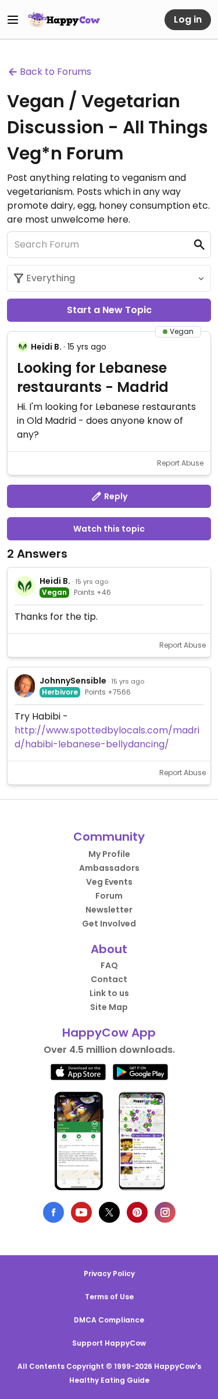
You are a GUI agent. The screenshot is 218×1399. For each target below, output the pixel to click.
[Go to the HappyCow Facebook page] (53, 1212)
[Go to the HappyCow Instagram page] (165, 1212)
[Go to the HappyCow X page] (109, 1212)
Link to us (109, 993)
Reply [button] (114, 496)
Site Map (109, 1007)
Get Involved (109, 923)
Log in (188, 19)
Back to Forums (55, 71)
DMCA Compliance (109, 1320)
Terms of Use (109, 1297)
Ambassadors (109, 868)
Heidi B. (46, 347)
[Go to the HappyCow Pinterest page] (137, 1212)
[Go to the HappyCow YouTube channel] (81, 1212)
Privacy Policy (109, 1273)
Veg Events (109, 882)
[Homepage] (64, 20)
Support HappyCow (109, 1343)
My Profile (109, 854)
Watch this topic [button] (109, 529)
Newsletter (109, 909)
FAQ (109, 965)
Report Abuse (180, 463)
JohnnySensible (73, 680)
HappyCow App (109, 1032)
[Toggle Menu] (13, 19)
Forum (109, 896)
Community (109, 837)
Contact (109, 979)
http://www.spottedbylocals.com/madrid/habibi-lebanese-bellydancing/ (107, 737)
